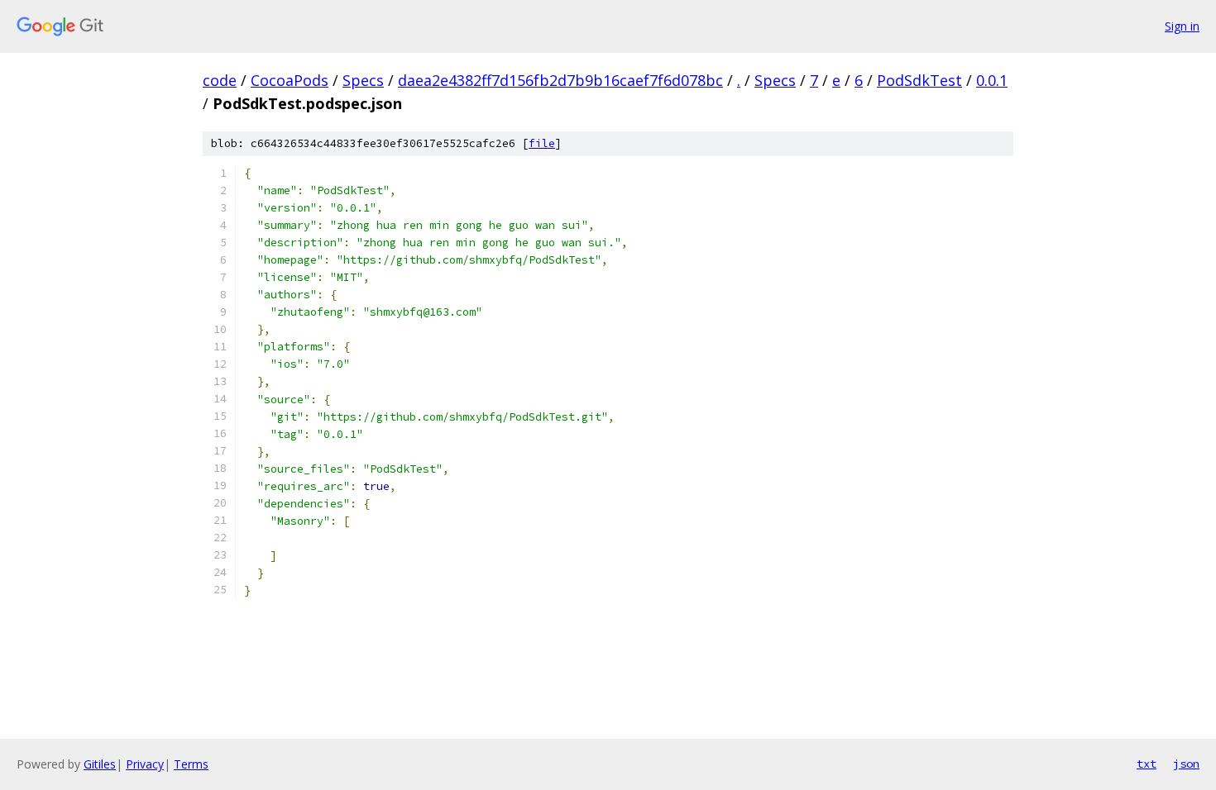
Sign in (1182, 26)
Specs (363, 80)
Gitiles (100, 764)
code (220, 80)
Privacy (145, 764)
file (542, 143)
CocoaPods (289, 80)
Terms (191, 764)
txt (1146, 763)
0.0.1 (992, 80)
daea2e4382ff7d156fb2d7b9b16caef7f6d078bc (560, 80)
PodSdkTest (919, 80)
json (1186, 763)
